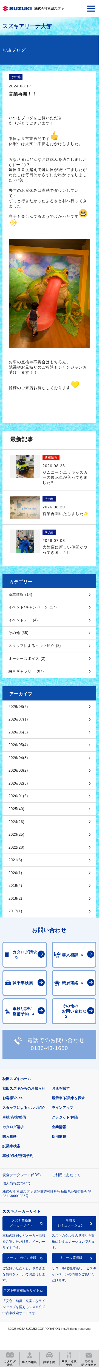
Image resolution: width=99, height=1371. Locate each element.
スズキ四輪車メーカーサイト (21, 1223)
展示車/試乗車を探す (68, 1098)
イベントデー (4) (23, 620)
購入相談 (9, 1136)
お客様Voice (12, 1098)
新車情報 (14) (20, 594)
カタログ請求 (13, 1127)
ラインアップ (62, 1108)
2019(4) (15, 885)
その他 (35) (19, 633)
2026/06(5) (18, 732)
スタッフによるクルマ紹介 (23, 1108)
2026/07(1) (18, 719)
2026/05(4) (18, 745)
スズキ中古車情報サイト (21, 1290)
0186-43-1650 (49, 1048)
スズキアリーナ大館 (27, 26)
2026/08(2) (18, 707)
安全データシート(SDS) (21, 1175)
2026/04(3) (18, 758)
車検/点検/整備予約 (17, 1156)
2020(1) (15, 873)
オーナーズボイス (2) (27, 659)
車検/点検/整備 (14, 1117)
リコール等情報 (70, 1258)
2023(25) (16, 834)
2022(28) (16, 847)
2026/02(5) (18, 783)
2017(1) (15, 911)
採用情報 (59, 1136)
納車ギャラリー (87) (26, 671)
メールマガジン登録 (21, 1258)
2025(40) (16, 809)
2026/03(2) (18, 770)
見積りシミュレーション (71, 1223)
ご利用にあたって (66, 1175)
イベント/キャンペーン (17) (33, 607)
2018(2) (15, 898)
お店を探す (61, 1088)
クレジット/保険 (65, 1117)
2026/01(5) (18, 796)
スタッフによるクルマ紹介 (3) (35, 646)
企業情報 (59, 1127)
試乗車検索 (11, 1146)
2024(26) (16, 822)
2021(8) (15, 860)
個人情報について (16, 1183)
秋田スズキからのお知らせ (23, 1088)
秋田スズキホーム (16, 1079)
